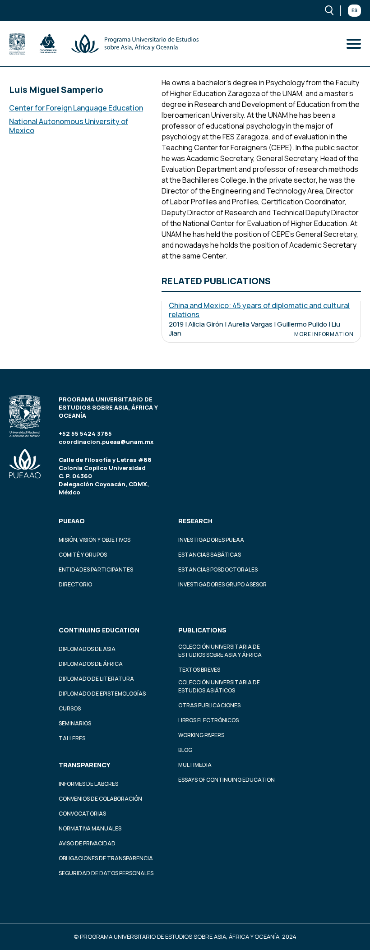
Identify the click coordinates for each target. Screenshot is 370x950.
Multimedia (195, 765)
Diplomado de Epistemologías (102, 693)
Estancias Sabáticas (209, 554)
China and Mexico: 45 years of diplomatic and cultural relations (259, 310)
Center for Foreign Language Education (76, 107)
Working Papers (201, 735)
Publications (202, 630)
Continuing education (99, 630)
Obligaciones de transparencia (106, 858)
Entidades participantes (96, 569)
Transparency (84, 765)
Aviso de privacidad (87, 843)
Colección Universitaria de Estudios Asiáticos (219, 686)
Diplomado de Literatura (96, 679)
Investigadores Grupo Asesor (222, 584)
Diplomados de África (91, 664)
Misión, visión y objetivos (94, 540)
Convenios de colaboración (100, 798)
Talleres (72, 738)
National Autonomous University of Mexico (68, 126)
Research (195, 521)
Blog (185, 750)
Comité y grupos (83, 554)
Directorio (75, 584)
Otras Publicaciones (209, 705)
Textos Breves (199, 669)
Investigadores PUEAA (211, 540)
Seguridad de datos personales (106, 873)
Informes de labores (88, 784)
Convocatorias (82, 813)
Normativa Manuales (90, 828)
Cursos (70, 708)
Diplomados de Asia (87, 649)
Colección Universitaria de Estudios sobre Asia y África (220, 651)
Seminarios (75, 723)
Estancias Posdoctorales (218, 569)
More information (324, 334)
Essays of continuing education (226, 780)
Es (354, 10)
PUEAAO (72, 521)
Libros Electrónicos (208, 720)
